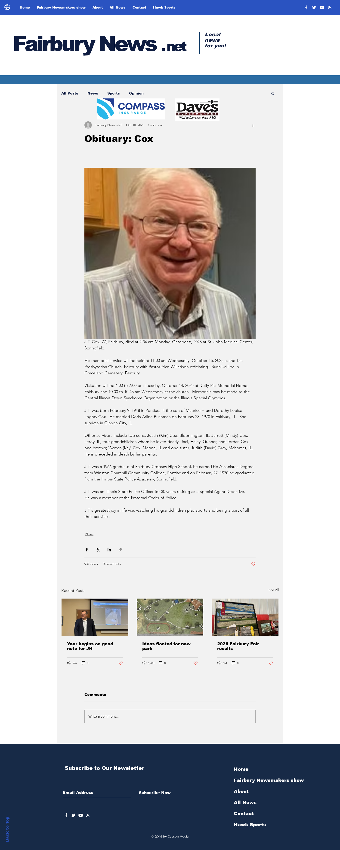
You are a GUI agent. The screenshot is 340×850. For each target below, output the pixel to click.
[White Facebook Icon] (66, 815)
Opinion (136, 93)
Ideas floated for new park (166, 646)
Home (241, 769)
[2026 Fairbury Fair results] (245, 617)
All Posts (69, 93)
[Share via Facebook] (86, 549)
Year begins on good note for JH (90, 646)
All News (245, 802)
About (241, 791)
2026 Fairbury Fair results (238, 646)
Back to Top (7, 829)
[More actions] (253, 125)
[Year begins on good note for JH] (95, 617)
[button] (273, 93)
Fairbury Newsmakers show (269, 780)
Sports (113, 93)
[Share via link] (120, 549)
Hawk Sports (250, 824)
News (92, 93)
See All (274, 590)
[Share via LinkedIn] (109, 549)
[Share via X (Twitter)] (98, 549)
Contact (244, 813)
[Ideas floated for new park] (170, 617)
